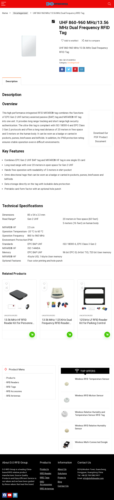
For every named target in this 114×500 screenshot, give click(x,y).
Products (10, 378)
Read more (32, 334)
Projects (62, 477)
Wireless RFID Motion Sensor (89, 395)
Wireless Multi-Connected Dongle (91, 442)
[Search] (109, 4)
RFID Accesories (14, 391)
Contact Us (63, 486)
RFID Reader (45, 473)
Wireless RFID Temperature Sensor (92, 379)
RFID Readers (12, 382)
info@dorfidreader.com (93, 478)
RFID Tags (11, 387)
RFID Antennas (13, 396)
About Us (62, 469)
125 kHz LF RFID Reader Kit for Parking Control (93, 321)
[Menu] (3, 4)
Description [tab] (12, 81)
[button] (53, 21)
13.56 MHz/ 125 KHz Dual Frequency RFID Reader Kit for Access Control (57, 323)
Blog (60, 482)
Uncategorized (20, 13)
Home (5, 13)
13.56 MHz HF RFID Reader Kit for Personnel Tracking (18, 323)
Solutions (62, 473)
